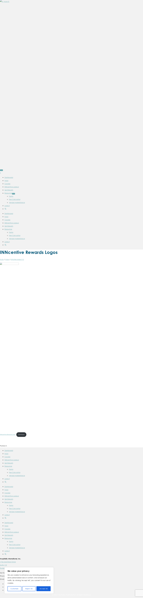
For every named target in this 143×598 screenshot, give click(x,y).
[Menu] (1, 170)
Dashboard (8, 213)
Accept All (44, 589)
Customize (14, 589)
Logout (7, 242)
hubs (2, 259)
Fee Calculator (14, 235)
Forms (11, 232)
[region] (29, 580)
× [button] (0, 173)
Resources (8, 229)
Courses (7, 220)
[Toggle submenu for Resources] (13, 194)
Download (21, 434)
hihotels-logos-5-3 (17, 259)
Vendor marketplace (17, 239)
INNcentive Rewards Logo (7, 434)
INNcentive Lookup (11, 223)
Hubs (6, 217)
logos (7, 259)
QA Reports (8, 226)
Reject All (29, 589)
